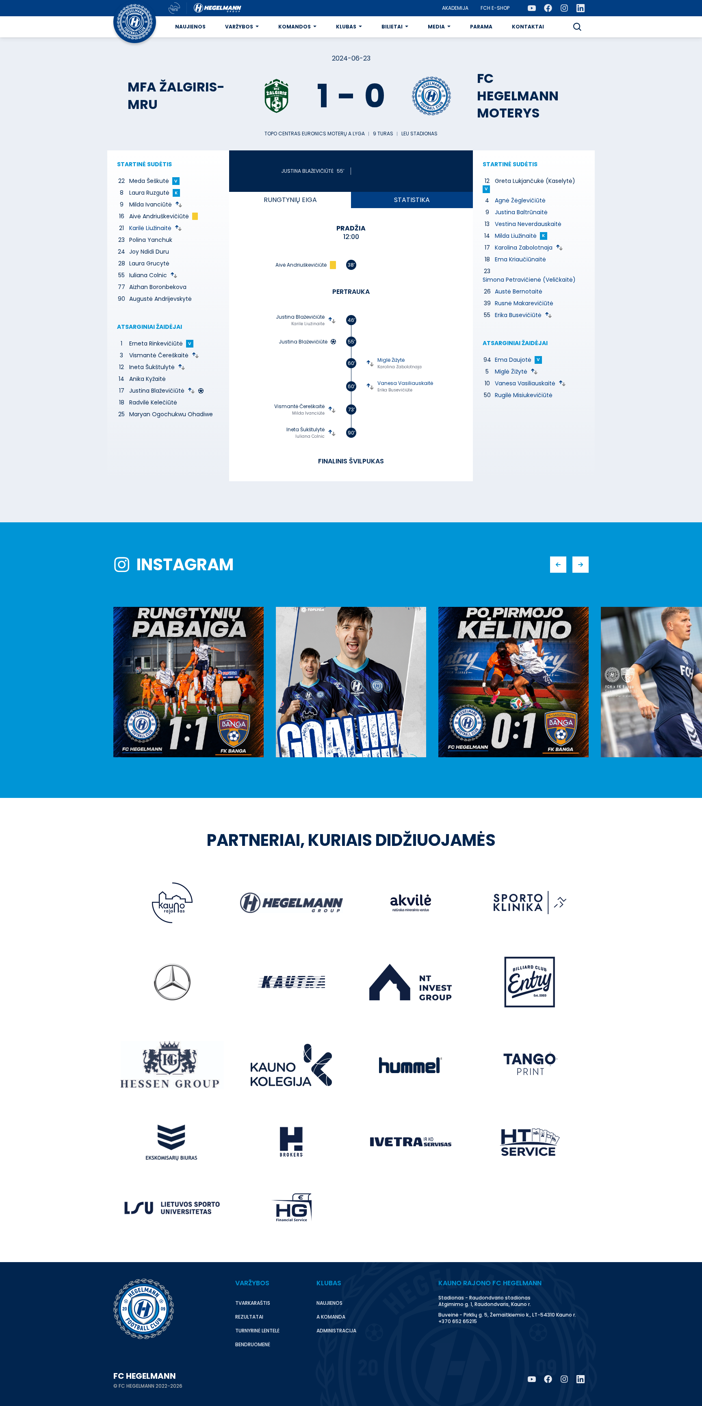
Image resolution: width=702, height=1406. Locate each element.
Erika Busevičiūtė (394, 390)
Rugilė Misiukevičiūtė (523, 395)
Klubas (346, 26)
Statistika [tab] (412, 199)
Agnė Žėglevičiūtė (520, 200)
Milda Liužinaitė (516, 236)
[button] (577, 26)
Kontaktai (528, 26)
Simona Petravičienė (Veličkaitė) (529, 280)
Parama (481, 26)
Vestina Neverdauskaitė (528, 224)
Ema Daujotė (513, 360)
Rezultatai (249, 1316)
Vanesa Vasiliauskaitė (405, 383)
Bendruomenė (252, 1344)
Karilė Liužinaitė (150, 228)
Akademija (455, 7)
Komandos (294, 26)
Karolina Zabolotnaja (399, 367)
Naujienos (190, 26)
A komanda (330, 1316)
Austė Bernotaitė (518, 291)
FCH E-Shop (495, 7)
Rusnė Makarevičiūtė (524, 303)
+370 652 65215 (457, 1321)
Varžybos (239, 26)
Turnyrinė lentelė (257, 1330)
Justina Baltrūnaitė (521, 212)
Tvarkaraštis (252, 1303)
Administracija (336, 1330)
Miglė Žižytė (391, 359)
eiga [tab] (290, 199)
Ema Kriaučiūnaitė (520, 259)
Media (436, 26)
